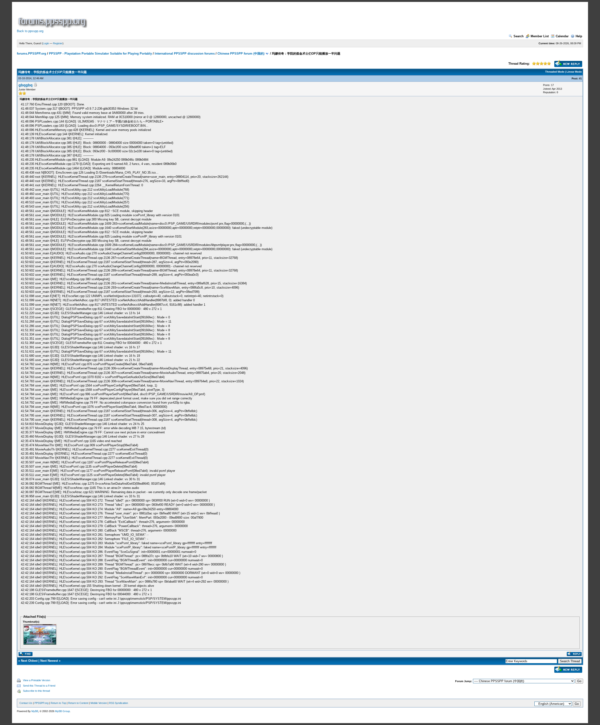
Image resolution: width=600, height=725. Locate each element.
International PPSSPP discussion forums (185, 53)
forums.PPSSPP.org (31, 53)
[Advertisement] (173, 17)
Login (46, 43)
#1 (580, 78)
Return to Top (58, 703)
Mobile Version (98, 703)
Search (519, 36)
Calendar (562, 36)
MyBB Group (62, 711)
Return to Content (78, 703)
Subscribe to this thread (36, 690)
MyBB (34, 711)
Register (58, 43)
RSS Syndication (118, 703)
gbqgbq (26, 85)
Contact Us (25, 703)
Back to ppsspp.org (30, 31)
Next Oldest (29, 660)
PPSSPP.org (41, 703)
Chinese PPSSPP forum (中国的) (241, 53)
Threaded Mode (554, 71)
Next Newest (49, 660)
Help (579, 36)
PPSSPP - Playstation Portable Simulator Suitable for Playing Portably (100, 53)
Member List (540, 36)
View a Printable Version (36, 680)
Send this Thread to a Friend (39, 685)
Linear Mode (574, 71)
